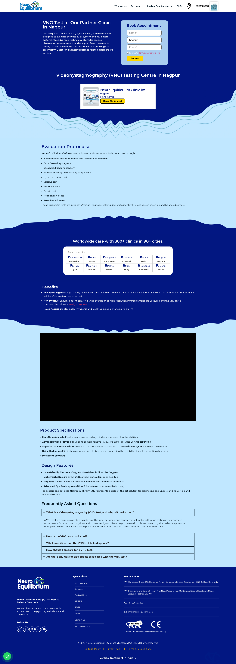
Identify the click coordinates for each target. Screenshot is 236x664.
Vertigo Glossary (82, 626)
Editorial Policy (93, 649)
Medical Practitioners (158, 6)
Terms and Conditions (149, 53)
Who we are (120, 6)
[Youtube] (44, 629)
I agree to (144, 53)
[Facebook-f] (26, 629)
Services (135, 6)
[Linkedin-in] (38, 629)
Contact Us (80, 620)
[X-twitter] (32, 629)
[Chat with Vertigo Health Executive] (7, 656)
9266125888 (202, 6)
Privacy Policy (114, 649)
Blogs (77, 607)
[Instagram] (19, 629)
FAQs (179, 6)
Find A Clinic (81, 595)
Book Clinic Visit (112, 101)
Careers (78, 601)
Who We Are (81, 583)
